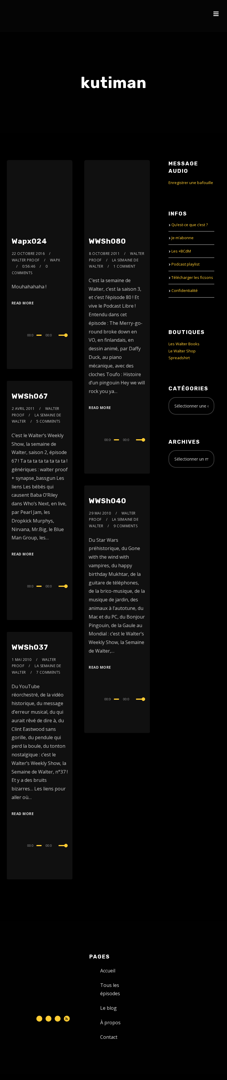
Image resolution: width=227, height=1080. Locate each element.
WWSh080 (107, 241)
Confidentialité (184, 290)
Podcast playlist (185, 264)
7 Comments (48, 672)
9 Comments (125, 525)
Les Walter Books (184, 343)
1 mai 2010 (22, 659)
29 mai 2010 (100, 513)
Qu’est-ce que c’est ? (189, 224)
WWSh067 (30, 396)
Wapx (55, 260)
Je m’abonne (182, 237)
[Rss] (67, 1019)
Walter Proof (26, 260)
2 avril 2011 (23, 408)
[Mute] (57, 336)
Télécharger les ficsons (192, 277)
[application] (40, 335)
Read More (23, 303)
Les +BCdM (181, 251)
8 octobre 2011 (104, 253)
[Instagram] (58, 1019)
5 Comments (48, 421)
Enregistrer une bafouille (190, 182)
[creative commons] (186, 495)
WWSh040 (107, 501)
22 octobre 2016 (28, 253)
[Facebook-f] (48, 1019)
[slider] (63, 340)
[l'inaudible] (22, 16)
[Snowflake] (39, 1019)
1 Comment (125, 266)
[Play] (12, 334)
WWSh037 (30, 647)
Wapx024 (29, 241)
